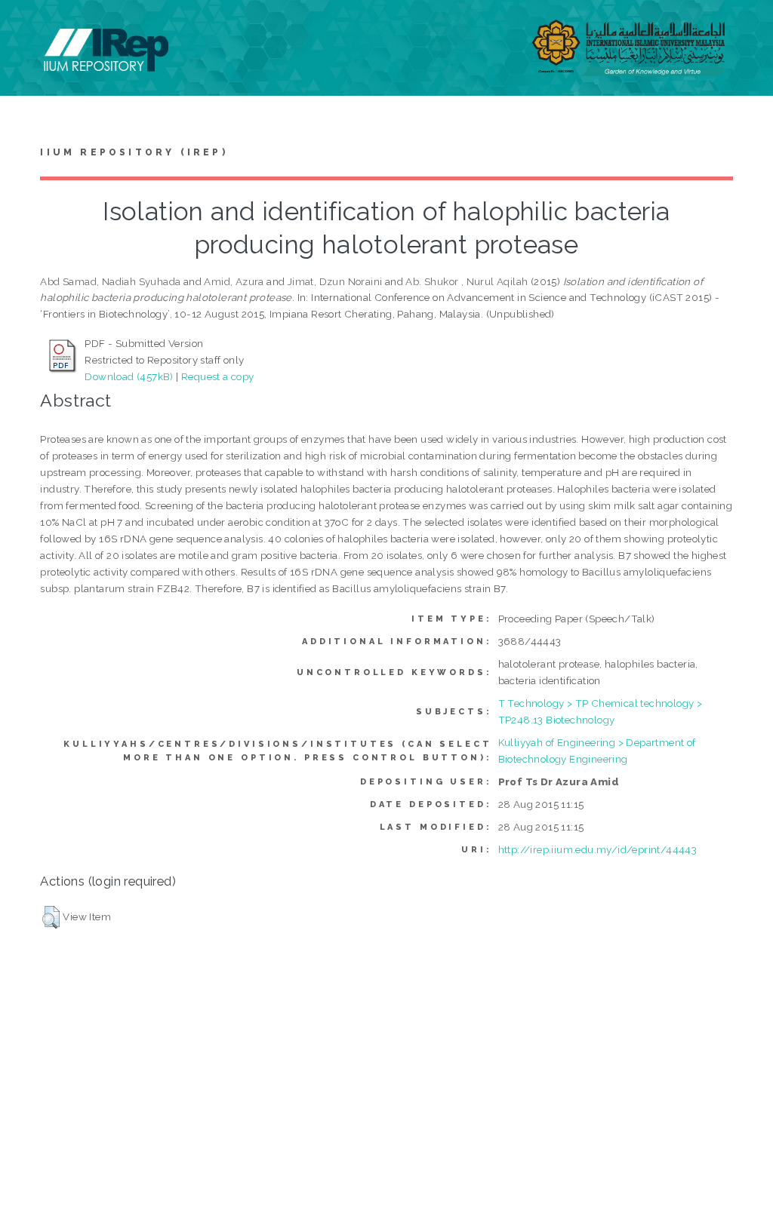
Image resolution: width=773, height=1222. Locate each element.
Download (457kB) (129, 376)
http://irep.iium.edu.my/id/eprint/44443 (598, 849)
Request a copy (217, 376)
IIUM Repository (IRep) (133, 152)
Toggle (27, 28)
